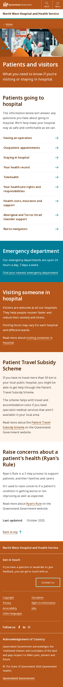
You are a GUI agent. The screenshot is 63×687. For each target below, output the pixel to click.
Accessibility (10, 608)
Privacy (7, 602)
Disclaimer (37, 597)
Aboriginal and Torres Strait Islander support (23, 217)
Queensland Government (19, 678)
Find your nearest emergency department (30, 273)
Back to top (10, 532)
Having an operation (18, 138)
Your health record (17, 167)
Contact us (47, 582)
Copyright (8, 597)
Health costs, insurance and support (23, 203)
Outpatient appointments (22, 148)
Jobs (34, 608)
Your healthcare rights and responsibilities (22, 189)
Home (9, 24)
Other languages (12, 613)
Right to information (43, 602)
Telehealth (11, 177)
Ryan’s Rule (34, 504)
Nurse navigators (15, 229)
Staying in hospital (16, 157)
